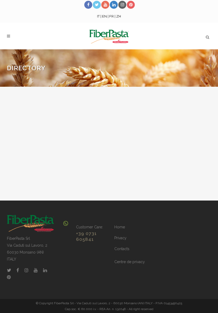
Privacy (120, 238)
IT (98, 16)
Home (119, 227)
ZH (118, 16)
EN (104, 16)
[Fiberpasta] (30, 223)
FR (111, 16)
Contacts (121, 249)
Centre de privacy (129, 262)
